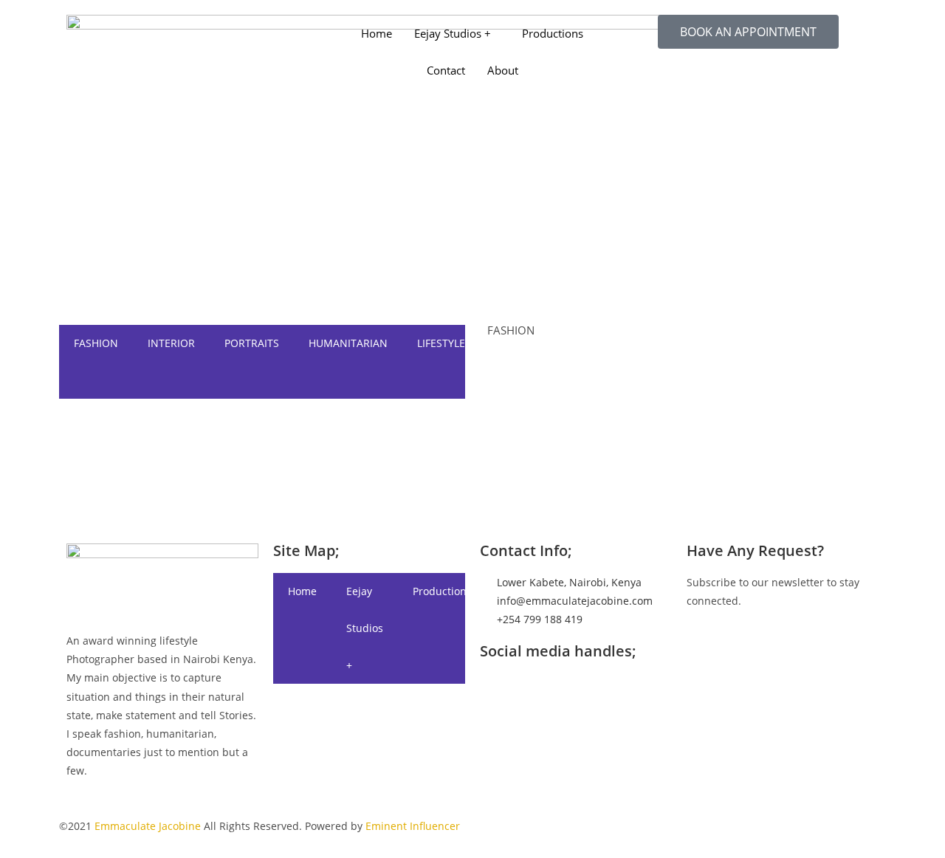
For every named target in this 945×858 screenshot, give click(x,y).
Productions (552, 33)
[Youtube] (262, 479)
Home (376, 33)
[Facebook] (262, 422)
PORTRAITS (251, 343)
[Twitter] (262, 441)
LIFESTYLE (441, 343)
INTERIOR (171, 343)
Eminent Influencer (412, 826)
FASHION (96, 343)
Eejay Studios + (452, 33)
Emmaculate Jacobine (147, 826)
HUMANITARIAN (348, 343)
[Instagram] (262, 497)
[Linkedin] (262, 459)
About (502, 70)
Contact (446, 70)
